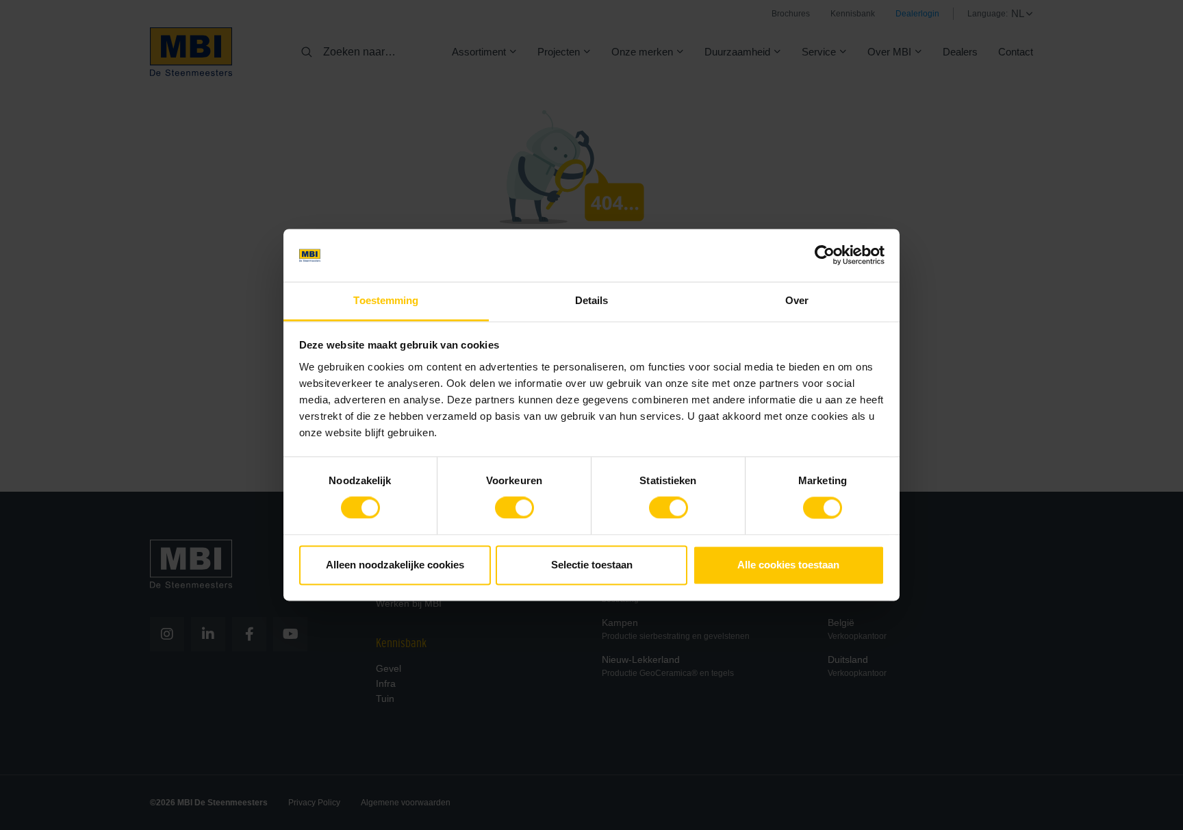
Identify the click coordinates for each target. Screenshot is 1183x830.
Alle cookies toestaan (788, 564)
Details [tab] (592, 300)
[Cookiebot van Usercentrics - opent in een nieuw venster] (825, 255)
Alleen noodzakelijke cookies (395, 564)
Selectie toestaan (592, 564)
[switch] (514, 511)
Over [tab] (797, 300)
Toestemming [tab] (385, 300)
